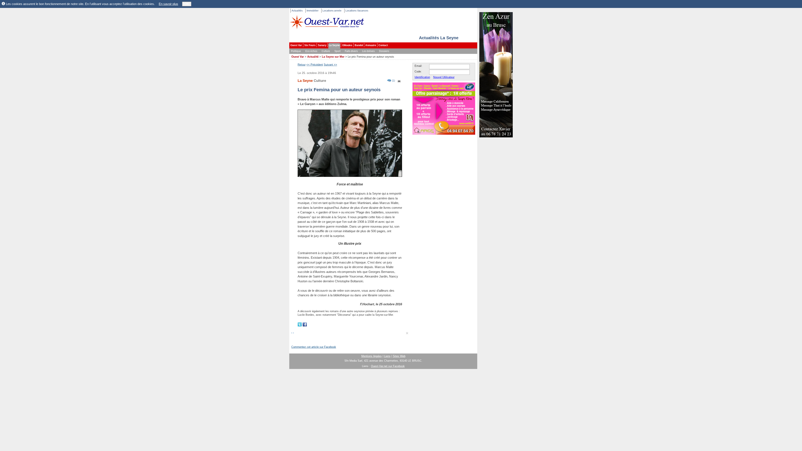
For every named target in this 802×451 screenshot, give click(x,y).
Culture (326, 51)
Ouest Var (296, 45)
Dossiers (384, 51)
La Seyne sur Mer (333, 56)
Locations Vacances (356, 10)
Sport (337, 51)
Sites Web (399, 356)
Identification (422, 77)
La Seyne (334, 45)
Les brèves (368, 51)
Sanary (322, 45)
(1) (393, 80)
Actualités (297, 10)
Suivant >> (330, 64)
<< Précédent (314, 64)
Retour (302, 64)
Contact (383, 45)
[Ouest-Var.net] (326, 22)
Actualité (313, 56)
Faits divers (351, 51)
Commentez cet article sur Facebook (313, 346)
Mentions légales (371, 356)
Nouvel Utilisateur (443, 77)
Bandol (359, 45)
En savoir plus (168, 4)
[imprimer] (399, 80)
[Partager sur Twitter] (300, 324)
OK (186, 4)
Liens (387, 356)
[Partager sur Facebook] (305, 324)
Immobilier (313, 10)
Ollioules (347, 45)
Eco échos (311, 51)
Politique (296, 51)
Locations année (331, 10)
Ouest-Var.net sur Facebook (388, 366)
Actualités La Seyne (438, 38)
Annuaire (370, 45)
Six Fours (310, 45)
